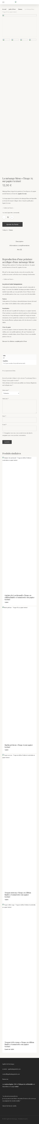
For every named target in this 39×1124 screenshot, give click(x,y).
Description (19, 241)
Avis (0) (19, 249)
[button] (3, 2)
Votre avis (5, 399)
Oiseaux (20, 9)
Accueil (4, 9)
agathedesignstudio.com (14, 1069)
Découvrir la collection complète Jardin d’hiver (14, 341)
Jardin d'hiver (12, 9)
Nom (4, 416)
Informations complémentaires (19, 245)
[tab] (19, 241)
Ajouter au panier (12, 224)
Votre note (5, 390)
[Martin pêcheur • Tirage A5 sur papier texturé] (19, 673)
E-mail (4, 424)
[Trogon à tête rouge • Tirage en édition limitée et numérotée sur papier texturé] (19, 971)
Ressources (5, 1079)
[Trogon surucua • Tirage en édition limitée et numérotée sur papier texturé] (19, 821)
